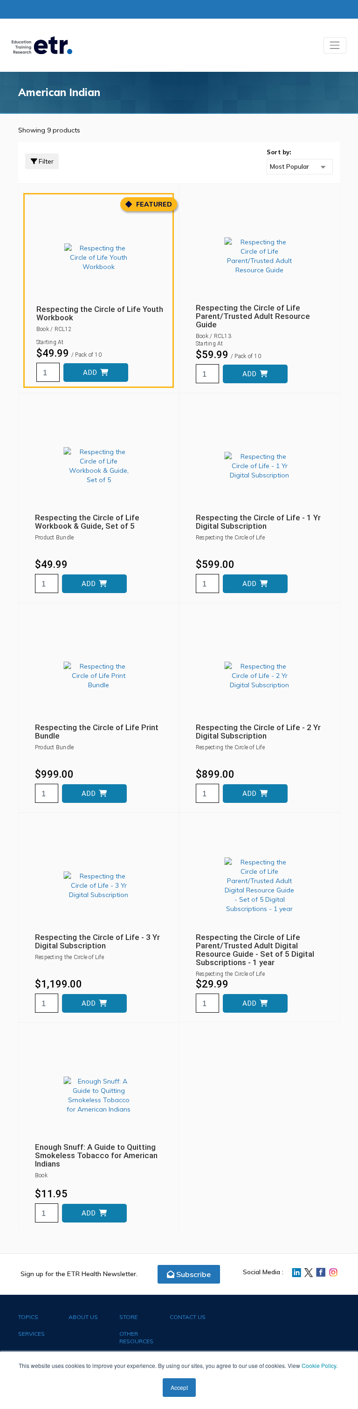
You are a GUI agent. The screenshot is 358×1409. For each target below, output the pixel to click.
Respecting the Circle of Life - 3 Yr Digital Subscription (97, 941)
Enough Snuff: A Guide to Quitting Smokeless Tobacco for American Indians (96, 1155)
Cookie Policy (319, 1365)
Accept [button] (179, 1387)
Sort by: (279, 152)
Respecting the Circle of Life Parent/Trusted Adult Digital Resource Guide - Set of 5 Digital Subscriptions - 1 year (255, 950)
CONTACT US (188, 1316)
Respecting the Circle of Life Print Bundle (96, 731)
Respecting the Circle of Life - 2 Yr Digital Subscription (258, 731)
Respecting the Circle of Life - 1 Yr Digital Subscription (258, 521)
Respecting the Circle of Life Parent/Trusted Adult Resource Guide (253, 316)
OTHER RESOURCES (136, 1337)
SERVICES (31, 1333)
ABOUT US (83, 1316)
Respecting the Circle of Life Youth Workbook (99, 313)
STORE (128, 1316)
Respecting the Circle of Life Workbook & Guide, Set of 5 (87, 521)
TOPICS (28, 1316)
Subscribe (192, 1274)
